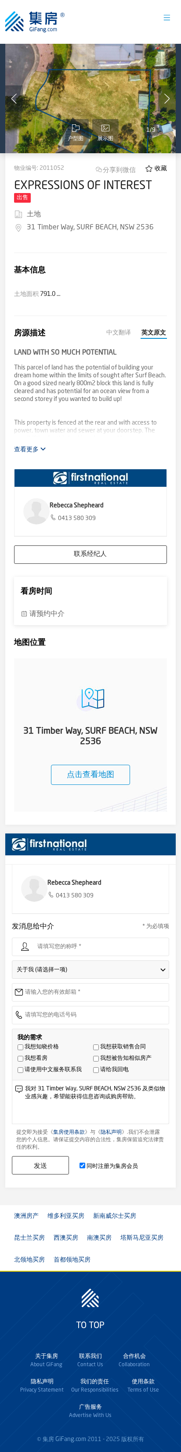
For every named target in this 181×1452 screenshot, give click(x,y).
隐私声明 (111, 1132)
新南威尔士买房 (114, 1216)
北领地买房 (29, 1260)
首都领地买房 (72, 1260)
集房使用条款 (69, 1132)
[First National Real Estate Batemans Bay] (90, 478)
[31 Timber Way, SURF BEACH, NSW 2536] (90, 98)
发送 (40, 1165)
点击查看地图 (90, 775)
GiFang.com (70, 1439)
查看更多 (27, 449)
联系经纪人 (90, 554)
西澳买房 (66, 1238)
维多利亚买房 (65, 1216)
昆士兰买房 (29, 1238)
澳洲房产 (26, 1216)
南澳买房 (99, 1238)
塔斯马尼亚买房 (141, 1238)
